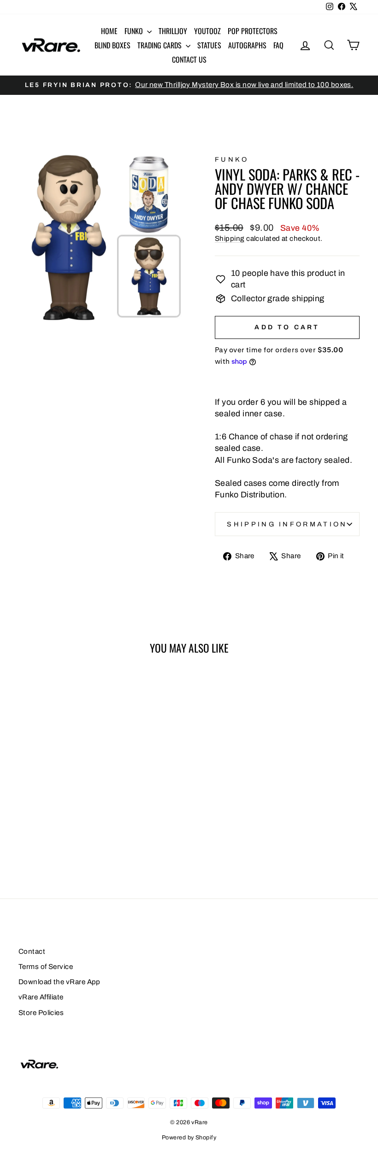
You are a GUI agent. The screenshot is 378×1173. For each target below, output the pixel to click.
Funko (134, 30)
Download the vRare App (59, 982)
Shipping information (287, 524)
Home (109, 30)
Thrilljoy (173, 30)
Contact (31, 951)
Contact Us (189, 59)
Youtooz (207, 30)
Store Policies (41, 1012)
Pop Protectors (253, 30)
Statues (209, 45)
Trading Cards (160, 45)
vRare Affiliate (41, 997)
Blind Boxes (112, 45)
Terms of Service (45, 966)
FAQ (278, 45)
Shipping (230, 238)
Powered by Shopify (189, 1137)
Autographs (247, 45)
